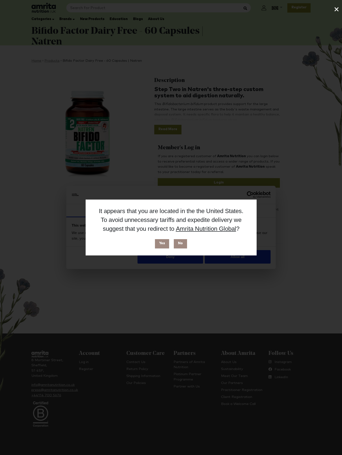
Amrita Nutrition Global (206, 228)
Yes (162, 243)
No (180, 243)
